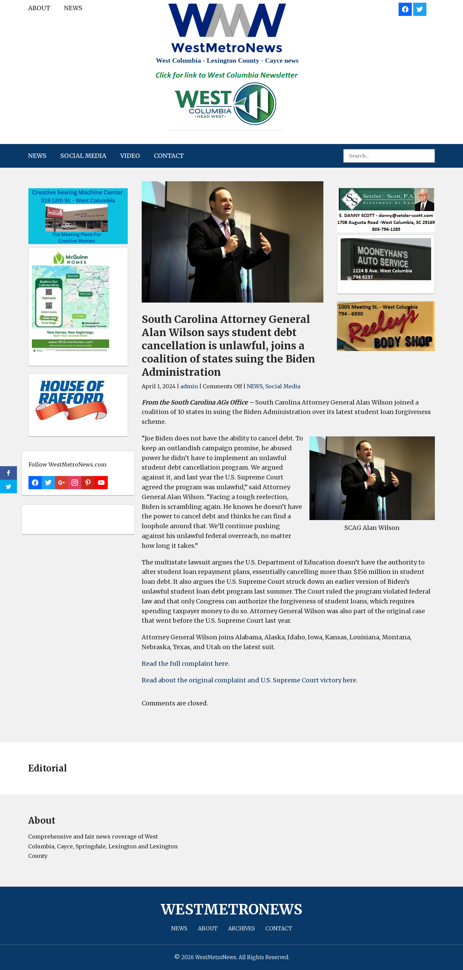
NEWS (73, 8)
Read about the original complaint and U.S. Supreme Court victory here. (250, 680)
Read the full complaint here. (185, 663)
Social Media (83, 156)
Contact (169, 156)
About (39, 8)
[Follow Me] (419, 8)
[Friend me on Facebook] (405, 8)
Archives (241, 928)
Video (130, 156)
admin (189, 386)
